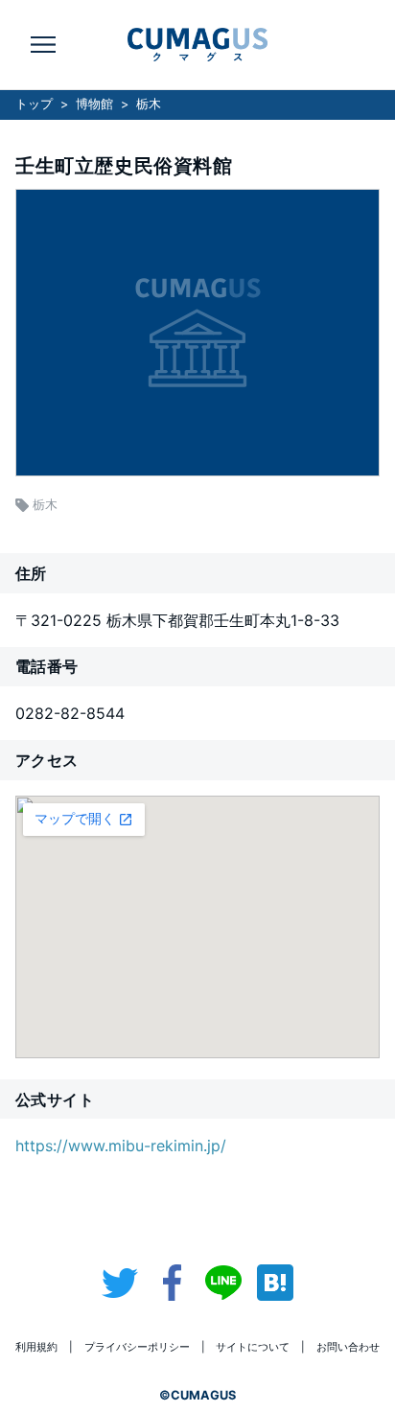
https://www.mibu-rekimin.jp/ (120, 1145)
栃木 (148, 104)
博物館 (94, 104)
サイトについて (253, 1347)
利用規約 (36, 1347)
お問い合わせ (348, 1347)
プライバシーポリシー (137, 1347)
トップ (34, 104)
